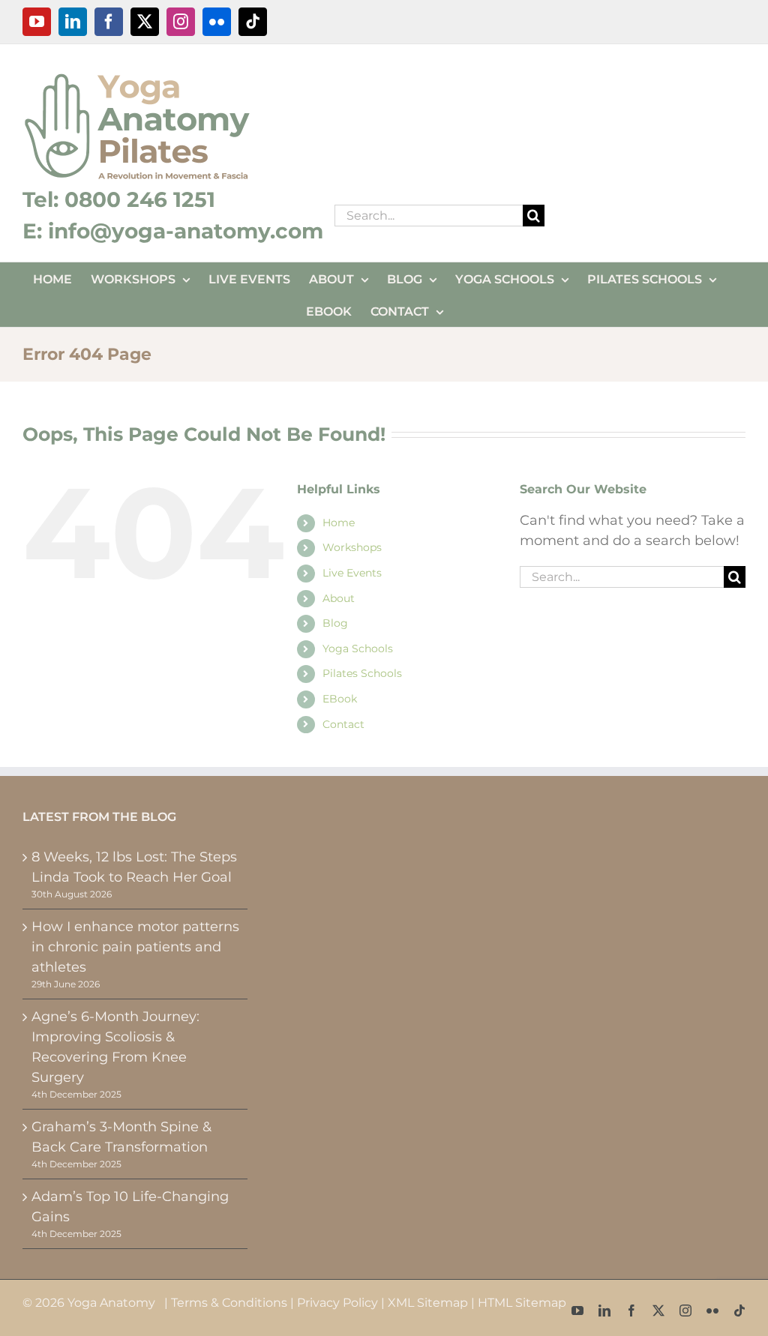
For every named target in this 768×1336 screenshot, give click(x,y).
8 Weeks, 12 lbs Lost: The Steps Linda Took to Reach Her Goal (134, 867)
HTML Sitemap (522, 1303)
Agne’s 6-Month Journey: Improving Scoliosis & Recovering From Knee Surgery (116, 1047)
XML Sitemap (428, 1303)
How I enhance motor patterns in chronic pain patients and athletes (135, 946)
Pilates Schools (362, 673)
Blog (335, 623)
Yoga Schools (357, 648)
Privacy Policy (337, 1303)
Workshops (352, 547)
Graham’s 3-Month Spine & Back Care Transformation (122, 1137)
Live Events (352, 573)
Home (338, 522)
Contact (343, 724)
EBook (339, 698)
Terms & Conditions (229, 1303)
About (338, 598)
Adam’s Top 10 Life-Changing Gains (130, 1206)
